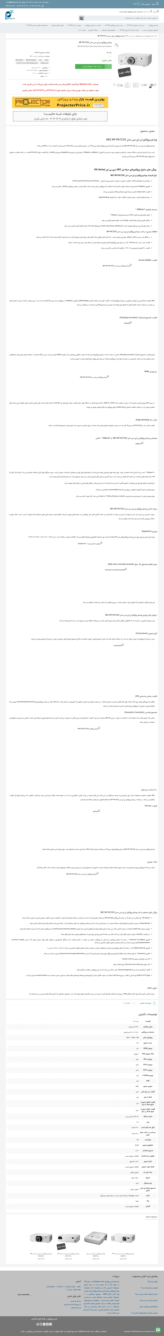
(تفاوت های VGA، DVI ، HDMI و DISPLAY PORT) (44, 537)
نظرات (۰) (127, 1003)
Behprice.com (139, 1331)
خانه (156, 36)
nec (40, 60)
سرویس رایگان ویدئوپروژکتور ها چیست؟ (144, 1313)
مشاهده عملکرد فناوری (55, 948)
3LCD (46, 60)
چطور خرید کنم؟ (153, 1281)
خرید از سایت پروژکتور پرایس (91, 66)
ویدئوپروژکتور (149, 36)
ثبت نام (146, 11)
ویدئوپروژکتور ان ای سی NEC (134, 36)
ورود (154, 11)
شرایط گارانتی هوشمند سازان (148, 1306)
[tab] (148, 1003)
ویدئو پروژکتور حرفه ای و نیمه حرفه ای (27, 63)
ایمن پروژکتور (44, 63)
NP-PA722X (19, 60)
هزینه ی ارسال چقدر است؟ (149, 1288)
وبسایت (89, 84)
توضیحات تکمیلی (146, 1003)
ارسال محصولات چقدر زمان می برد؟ (146, 1294)
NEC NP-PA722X (31, 60)
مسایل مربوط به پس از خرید (149, 1300)
